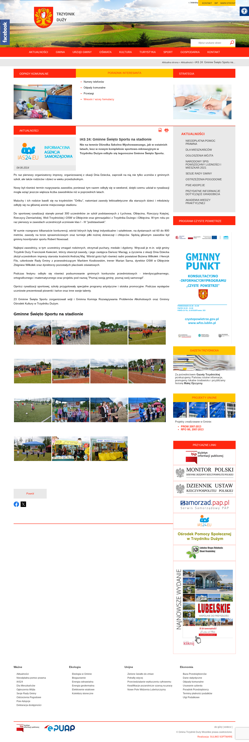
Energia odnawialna (82, 681)
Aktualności (38, 52)
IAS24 (20, 681)
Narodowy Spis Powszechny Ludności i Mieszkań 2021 (203, 164)
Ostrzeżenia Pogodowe (204, 179)
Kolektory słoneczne (82, 693)
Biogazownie (79, 678)
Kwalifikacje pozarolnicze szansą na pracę (149, 685)
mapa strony (227, 3)
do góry (218, 727)
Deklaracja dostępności (29, 705)
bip (216, 3)
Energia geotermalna (83, 685)
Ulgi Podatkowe (191, 697)
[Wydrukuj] (167, 130)
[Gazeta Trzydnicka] (204, 369)
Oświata (105, 52)
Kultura (125, 52)
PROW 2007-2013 (191, 426)
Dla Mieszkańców (199, 149)
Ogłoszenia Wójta (199, 155)
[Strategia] (202, 118)
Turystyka (147, 52)
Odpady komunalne (94, 87)
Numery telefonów (94, 81)
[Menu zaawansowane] (244, 11)
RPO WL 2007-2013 (192, 429)
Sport (168, 52)
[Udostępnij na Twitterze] (23, 504)
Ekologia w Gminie (82, 674)
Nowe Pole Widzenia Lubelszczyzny (146, 689)
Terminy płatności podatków (197, 693)
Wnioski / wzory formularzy (99, 99)
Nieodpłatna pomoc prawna (200, 142)
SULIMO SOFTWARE (221, 736)
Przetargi (89, 93)
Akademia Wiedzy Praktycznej (198, 201)
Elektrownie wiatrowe (83, 689)
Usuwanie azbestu (193, 685)
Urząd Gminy (82, 52)
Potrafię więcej (135, 678)
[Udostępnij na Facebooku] (16, 504)
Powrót (30, 493)
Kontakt (213, 52)
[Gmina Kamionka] (56, 22)
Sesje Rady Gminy (199, 173)
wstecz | (228, 727)
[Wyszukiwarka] (232, 42)
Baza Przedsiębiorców (195, 674)
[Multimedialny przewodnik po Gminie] (43, 102)
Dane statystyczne (192, 678)
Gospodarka (190, 52)
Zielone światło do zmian (140, 674)
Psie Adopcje (195, 185)
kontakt (207, 3)
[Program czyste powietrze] (202, 342)
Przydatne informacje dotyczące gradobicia (203, 192)
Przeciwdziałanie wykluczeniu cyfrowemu (149, 681)
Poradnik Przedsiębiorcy (196, 689)
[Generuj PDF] (161, 130)
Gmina (60, 52)
